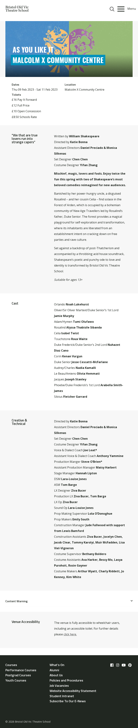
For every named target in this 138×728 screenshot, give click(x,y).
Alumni (54, 670)
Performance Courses (20, 670)
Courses (11, 664)
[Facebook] (111, 665)
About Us (56, 675)
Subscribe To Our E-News (68, 701)
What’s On (57, 664)
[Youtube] (124, 665)
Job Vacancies (59, 685)
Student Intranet (62, 696)
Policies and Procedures (66, 680)
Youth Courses (15, 680)
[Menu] (121, 9)
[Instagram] (117, 665)
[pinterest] (130, 665)
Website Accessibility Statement (73, 690)
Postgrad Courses (18, 675)
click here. (70, 634)
